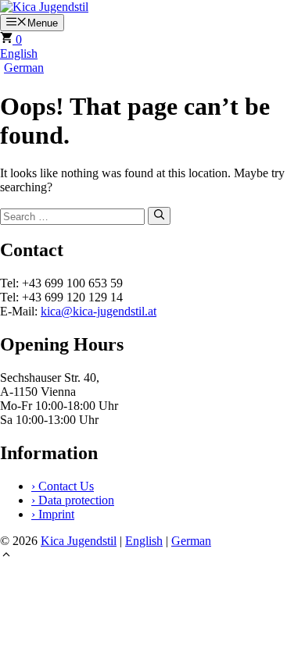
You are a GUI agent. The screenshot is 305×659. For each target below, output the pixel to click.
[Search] (159, 215)
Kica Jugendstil (79, 540)
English (19, 53)
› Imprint (52, 514)
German (24, 67)
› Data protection (72, 500)
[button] (6, 556)
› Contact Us (62, 486)
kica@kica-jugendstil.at (98, 311)
